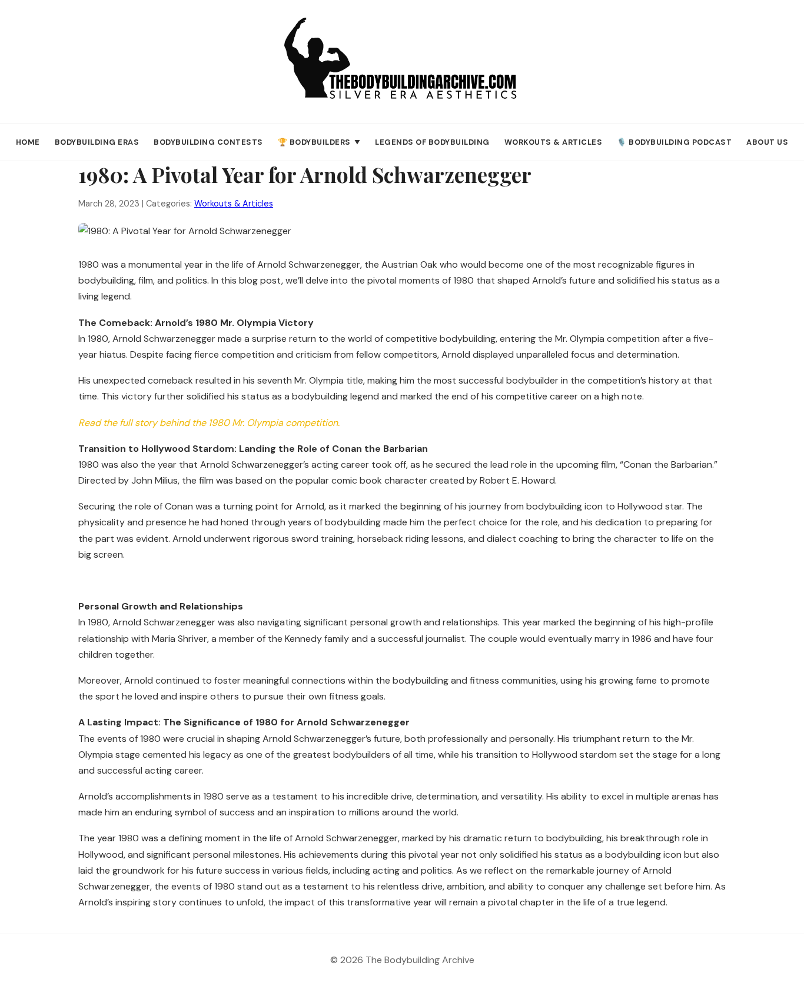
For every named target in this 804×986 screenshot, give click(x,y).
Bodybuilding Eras (97, 142)
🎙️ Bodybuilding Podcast (674, 142)
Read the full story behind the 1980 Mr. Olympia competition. (209, 423)
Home (28, 142)
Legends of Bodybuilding (432, 142)
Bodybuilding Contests (208, 142)
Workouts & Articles (553, 142)
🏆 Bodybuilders (319, 142)
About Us (767, 142)
